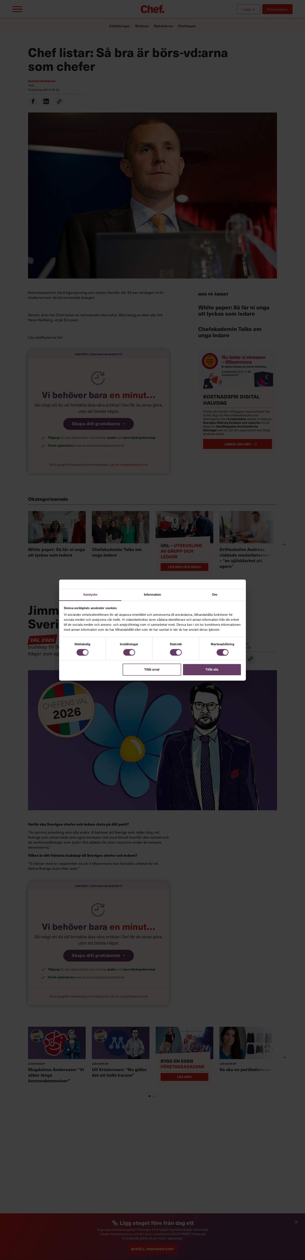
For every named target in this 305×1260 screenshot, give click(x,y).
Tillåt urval (151, 669)
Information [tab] (152, 594)
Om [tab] (214, 594)
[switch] (129, 652)
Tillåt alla (211, 669)
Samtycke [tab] (90, 594)
